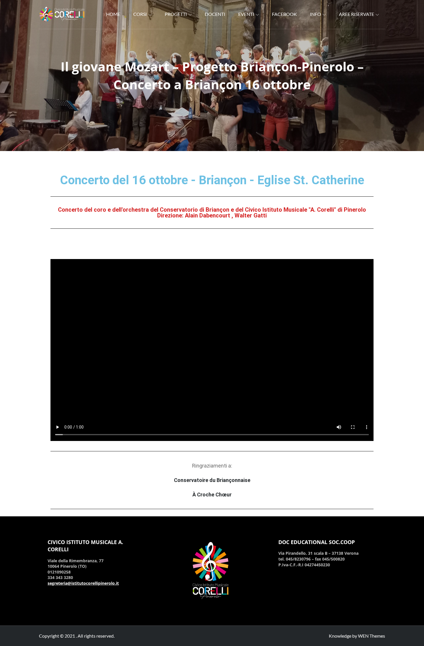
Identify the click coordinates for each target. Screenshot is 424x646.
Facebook (284, 14)
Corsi (140, 14)
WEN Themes (371, 635)
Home (113, 14)
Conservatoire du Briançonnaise (212, 480)
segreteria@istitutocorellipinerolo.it (83, 583)
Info (315, 14)
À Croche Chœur (212, 495)
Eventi (246, 14)
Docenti (215, 14)
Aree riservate (356, 14)
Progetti (176, 14)
